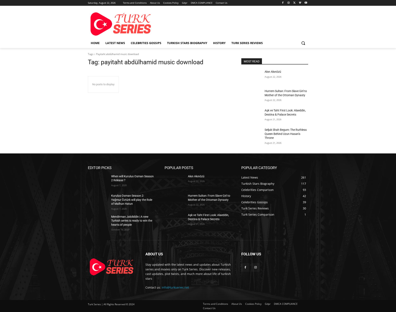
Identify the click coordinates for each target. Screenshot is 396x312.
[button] (303, 43)
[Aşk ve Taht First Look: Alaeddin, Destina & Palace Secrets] (251, 116)
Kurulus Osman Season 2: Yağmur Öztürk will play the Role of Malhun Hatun (131, 199)
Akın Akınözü (273, 71)
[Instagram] (288, 3)
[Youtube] (305, 3)
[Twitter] (294, 3)
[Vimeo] (300, 3)
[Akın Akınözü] (251, 77)
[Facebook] (282, 3)
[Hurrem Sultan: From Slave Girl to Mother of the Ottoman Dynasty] (251, 96)
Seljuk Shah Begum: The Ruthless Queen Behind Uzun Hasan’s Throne (286, 133)
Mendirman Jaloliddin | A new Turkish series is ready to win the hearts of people (131, 220)
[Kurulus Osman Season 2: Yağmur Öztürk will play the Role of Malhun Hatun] (98, 201)
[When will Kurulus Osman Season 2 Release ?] (98, 181)
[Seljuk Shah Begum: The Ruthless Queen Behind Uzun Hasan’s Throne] (251, 135)
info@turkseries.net (175, 287)
